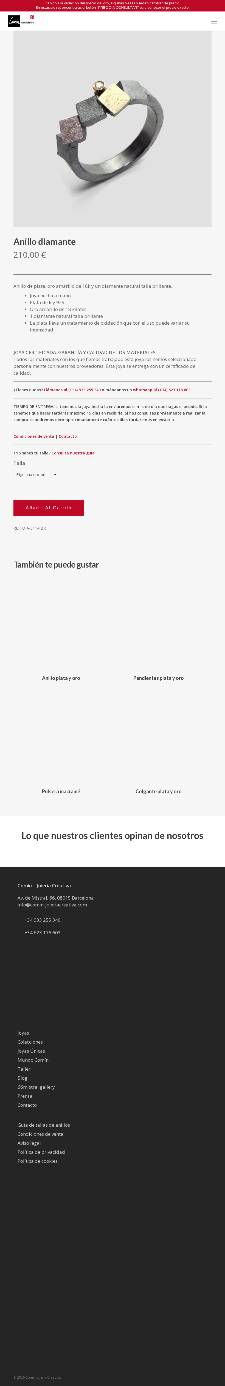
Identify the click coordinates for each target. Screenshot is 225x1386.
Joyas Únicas (31, 1051)
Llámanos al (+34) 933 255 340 (72, 389)
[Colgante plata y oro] (158, 736)
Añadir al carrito (49, 508)
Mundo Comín (33, 1060)
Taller (24, 1069)
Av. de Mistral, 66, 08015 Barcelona (56, 898)
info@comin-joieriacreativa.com (52, 905)
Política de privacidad (41, 1152)
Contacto (68, 436)
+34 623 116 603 (42, 932)
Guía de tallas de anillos (44, 1125)
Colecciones (30, 1042)
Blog (22, 1078)
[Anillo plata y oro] (60, 622)
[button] (214, 21)
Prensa (25, 1096)
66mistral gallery (36, 1087)
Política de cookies (38, 1161)
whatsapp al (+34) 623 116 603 (161, 389)
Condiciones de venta (33, 436)
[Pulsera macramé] (60, 736)
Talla (19, 463)
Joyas (23, 1033)
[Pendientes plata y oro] (158, 622)
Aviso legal (29, 1143)
